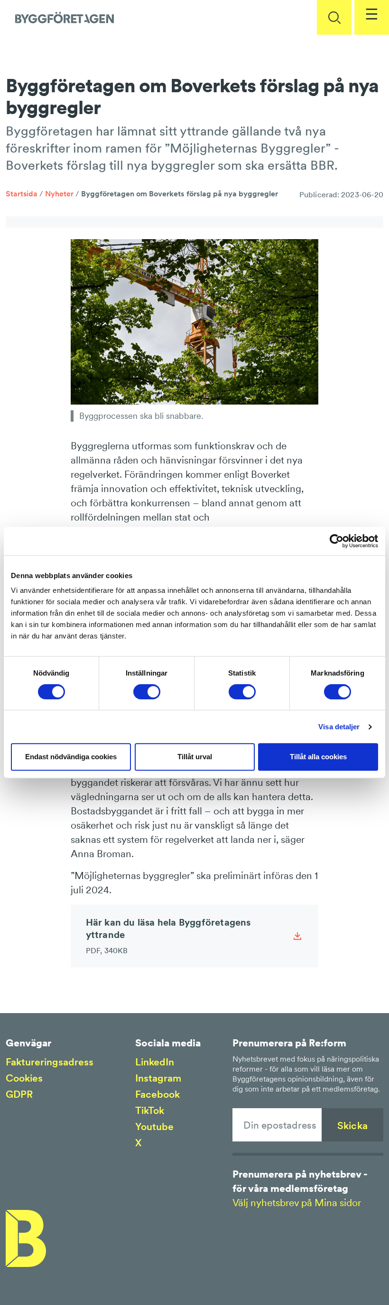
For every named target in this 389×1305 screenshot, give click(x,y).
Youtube (154, 1126)
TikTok (149, 1110)
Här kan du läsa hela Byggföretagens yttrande (168, 935)
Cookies (24, 1078)
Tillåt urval (194, 757)
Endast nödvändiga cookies (71, 757)
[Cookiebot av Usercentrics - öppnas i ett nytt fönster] (336, 541)
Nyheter (59, 193)
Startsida (21, 193)
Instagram (158, 1078)
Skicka (352, 1125)
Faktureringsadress (49, 1061)
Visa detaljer (339, 727)
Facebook (157, 1094)
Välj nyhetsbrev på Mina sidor (296, 1202)
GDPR (19, 1094)
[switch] (146, 691)
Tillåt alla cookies (318, 757)
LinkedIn (154, 1061)
